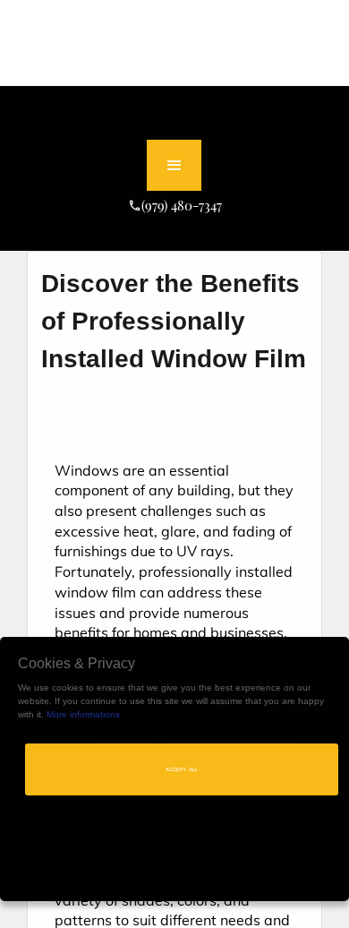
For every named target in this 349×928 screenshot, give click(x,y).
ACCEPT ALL (182, 769)
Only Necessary (181, 866)
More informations (83, 714)
